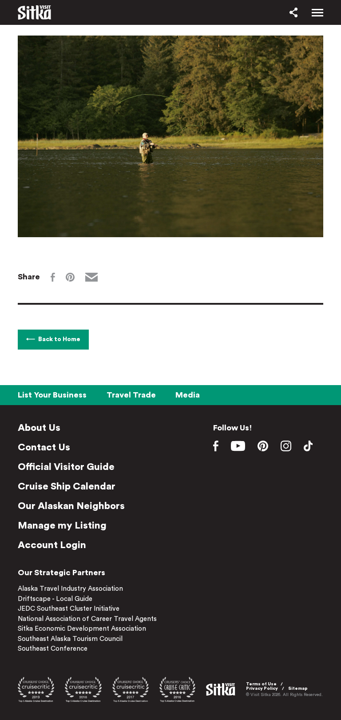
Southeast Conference (52, 648)
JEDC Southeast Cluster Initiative (68, 608)
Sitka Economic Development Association (82, 628)
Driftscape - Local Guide (55, 599)
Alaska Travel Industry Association (70, 588)
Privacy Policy (262, 688)
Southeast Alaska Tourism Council (70, 639)
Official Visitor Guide (66, 467)
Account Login (52, 545)
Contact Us (44, 447)
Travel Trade (131, 395)
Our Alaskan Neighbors (71, 506)
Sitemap (298, 688)
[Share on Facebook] (53, 277)
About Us (39, 428)
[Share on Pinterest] (70, 277)
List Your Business (52, 395)
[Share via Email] (91, 277)
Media (187, 395)
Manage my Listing (62, 525)
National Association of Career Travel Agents (87, 619)
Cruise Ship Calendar (66, 486)
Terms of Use (261, 684)
